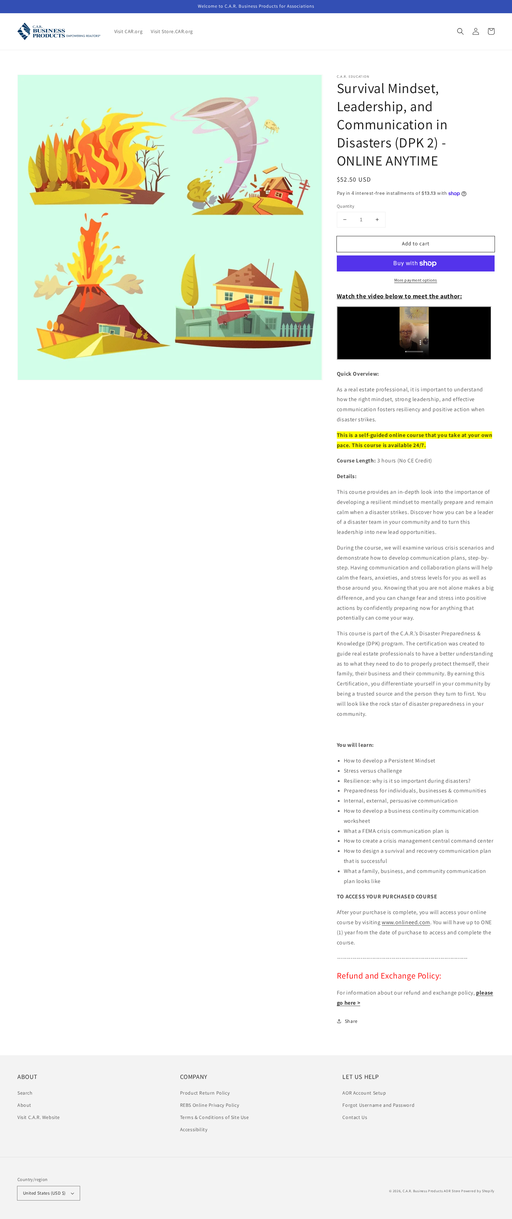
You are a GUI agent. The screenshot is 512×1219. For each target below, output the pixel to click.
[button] (460, 31)
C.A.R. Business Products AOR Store (431, 1191)
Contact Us (354, 1117)
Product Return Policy (205, 1093)
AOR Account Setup (364, 1093)
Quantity (345, 206)
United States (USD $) (44, 1193)
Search (25, 1093)
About (24, 1105)
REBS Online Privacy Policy (209, 1105)
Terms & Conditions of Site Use (214, 1117)
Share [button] (351, 1021)
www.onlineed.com (406, 922)
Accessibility (194, 1129)
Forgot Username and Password (378, 1105)
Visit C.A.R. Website (38, 1117)
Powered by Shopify (478, 1191)
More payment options (415, 280)
